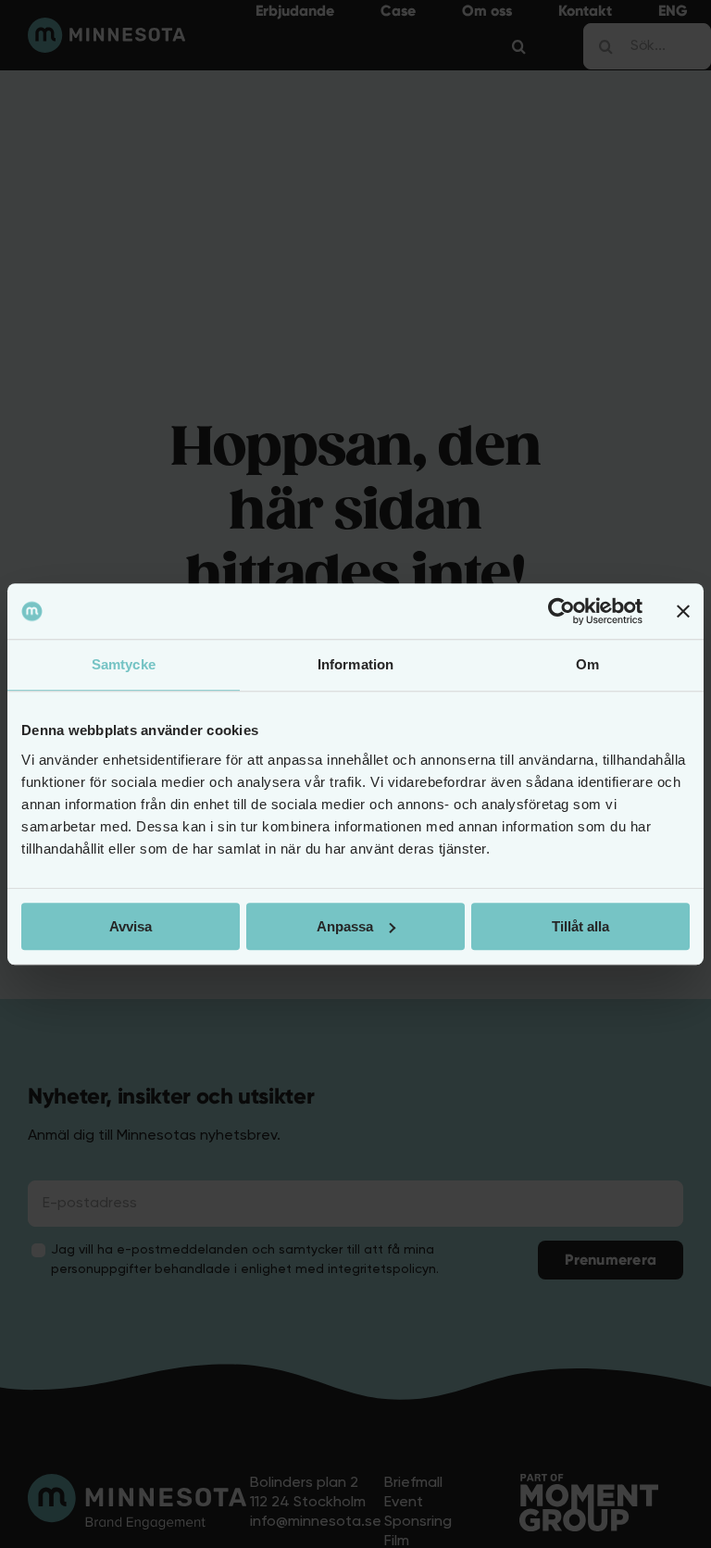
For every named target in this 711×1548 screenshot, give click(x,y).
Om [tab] (587, 664)
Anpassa (345, 926)
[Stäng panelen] (683, 611)
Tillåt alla (580, 926)
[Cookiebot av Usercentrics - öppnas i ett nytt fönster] (561, 611)
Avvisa (130, 926)
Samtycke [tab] (124, 664)
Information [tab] (355, 664)
